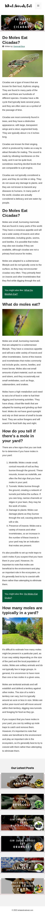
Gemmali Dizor (19, 46)
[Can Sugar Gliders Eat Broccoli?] (22, 808)
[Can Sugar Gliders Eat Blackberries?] (22, 829)
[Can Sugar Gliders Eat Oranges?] (22, 851)
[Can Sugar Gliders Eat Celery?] (22, 872)
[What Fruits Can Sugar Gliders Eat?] (22, 893)
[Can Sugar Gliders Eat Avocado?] (22, 787)
